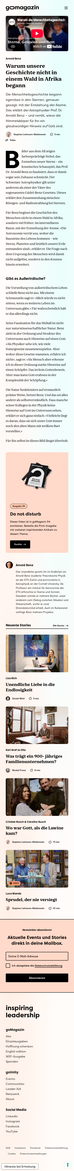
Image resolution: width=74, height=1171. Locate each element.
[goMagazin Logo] (22, 8)
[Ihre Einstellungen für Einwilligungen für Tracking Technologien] (67, 1164)
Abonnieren (37, 978)
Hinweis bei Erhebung (19, 1166)
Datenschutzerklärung (48, 965)
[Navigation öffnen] (66, 8)
